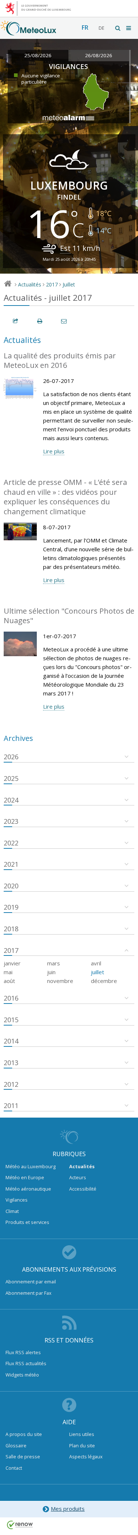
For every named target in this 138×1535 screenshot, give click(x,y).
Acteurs (77, 1177)
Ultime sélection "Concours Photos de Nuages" (69, 616)
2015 (11, 1019)
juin (51, 972)
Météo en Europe (25, 1177)
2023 (11, 821)
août (9, 980)
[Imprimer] (40, 321)
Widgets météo (22, 1374)
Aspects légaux (86, 1456)
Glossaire (16, 1445)
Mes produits (68, 1508)
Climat (12, 1211)
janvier (12, 963)
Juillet (69, 284)
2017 (52, 284)
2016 (11, 998)
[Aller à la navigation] (129, 28)
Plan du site (82, 1445)
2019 (11, 907)
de (101, 28)
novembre (60, 980)
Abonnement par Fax (29, 1293)
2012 (11, 1084)
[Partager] (16, 321)
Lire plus (53, 451)
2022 (11, 842)
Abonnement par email (31, 1281)
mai (8, 972)
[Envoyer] (64, 321)
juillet (97, 972)
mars (53, 963)
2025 (11, 778)
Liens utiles (81, 1434)
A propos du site (24, 1434)
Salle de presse (23, 1456)
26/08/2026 (98, 55)
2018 (11, 928)
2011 (11, 1105)
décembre (104, 980)
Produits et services (27, 1222)
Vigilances (17, 1199)
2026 (11, 756)
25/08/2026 (38, 55)
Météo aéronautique (28, 1188)
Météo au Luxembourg (31, 1166)
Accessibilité (82, 1188)
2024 (11, 800)
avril (96, 963)
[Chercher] (118, 28)
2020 (11, 885)
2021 (11, 864)
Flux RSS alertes (23, 1352)
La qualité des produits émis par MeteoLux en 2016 (60, 360)
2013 (11, 1062)
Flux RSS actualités (26, 1363)
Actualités (29, 284)
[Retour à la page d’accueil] (28, 32)
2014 (11, 1041)
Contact (14, 1468)
